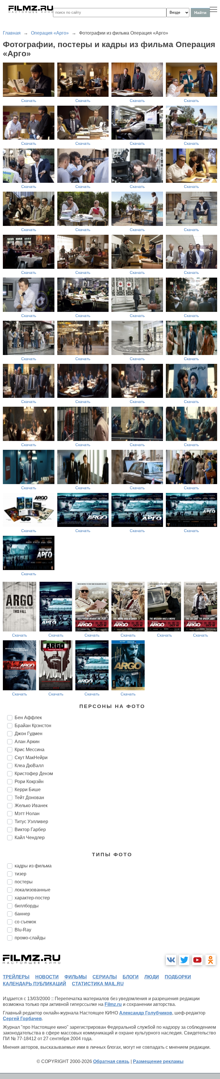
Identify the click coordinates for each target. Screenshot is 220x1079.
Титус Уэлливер (31, 821)
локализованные (32, 889)
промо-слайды (30, 937)
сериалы (105, 976)
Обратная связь (111, 1061)
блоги (131, 976)
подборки (178, 976)
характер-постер (32, 897)
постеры (24, 881)
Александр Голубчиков (145, 1012)
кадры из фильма (33, 865)
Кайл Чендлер (30, 837)
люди (151, 976)
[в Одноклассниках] (210, 960)
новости (47, 976)
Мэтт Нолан (27, 813)
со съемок (25, 921)
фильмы (75, 976)
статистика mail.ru (98, 983)
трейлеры (16, 976)
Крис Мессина (29, 749)
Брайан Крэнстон (33, 725)
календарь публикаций (34, 983)
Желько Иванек (31, 805)
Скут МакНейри (31, 757)
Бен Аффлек (28, 717)
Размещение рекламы (158, 1061)
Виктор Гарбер (30, 829)
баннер (22, 913)
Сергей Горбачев (22, 1018)
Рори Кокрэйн (29, 781)
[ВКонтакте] (171, 960)
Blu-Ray (23, 929)
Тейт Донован (29, 797)
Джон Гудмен (28, 733)
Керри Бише (28, 789)
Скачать (28, 100)
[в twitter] (184, 960)
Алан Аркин (27, 741)
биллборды (27, 905)
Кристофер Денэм (34, 773)
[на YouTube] (197, 960)
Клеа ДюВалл (29, 765)
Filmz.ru (113, 1004)
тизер (20, 873)
